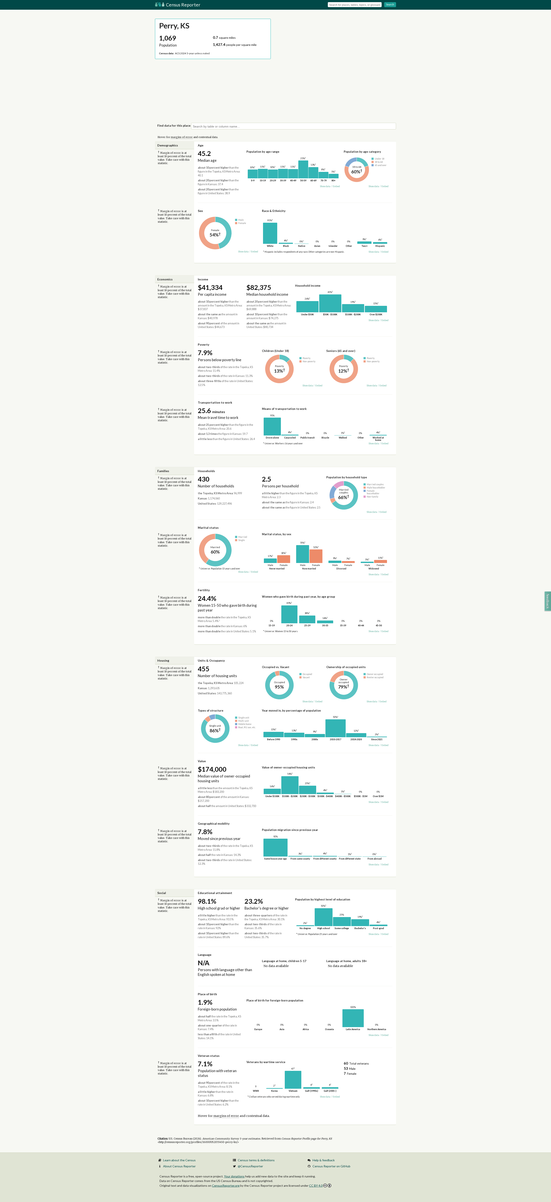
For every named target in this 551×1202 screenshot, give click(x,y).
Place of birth (207, 994)
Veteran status (209, 1055)
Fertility (204, 590)
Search (390, 4)
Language (204, 954)
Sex (200, 211)
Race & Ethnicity (273, 211)
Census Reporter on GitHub (331, 1166)
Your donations (234, 1176)
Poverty (203, 344)
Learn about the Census (179, 1160)
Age (200, 145)
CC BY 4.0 (316, 1185)
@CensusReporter (250, 1166)
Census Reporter (182, 4)
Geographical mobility (213, 823)
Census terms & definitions (256, 1160)
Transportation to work (215, 402)
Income (203, 279)
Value (202, 761)
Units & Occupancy (211, 660)
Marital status (208, 527)
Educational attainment (215, 893)
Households (206, 471)
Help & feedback (324, 1160)
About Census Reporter (179, 1166)
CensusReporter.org (226, 1185)
